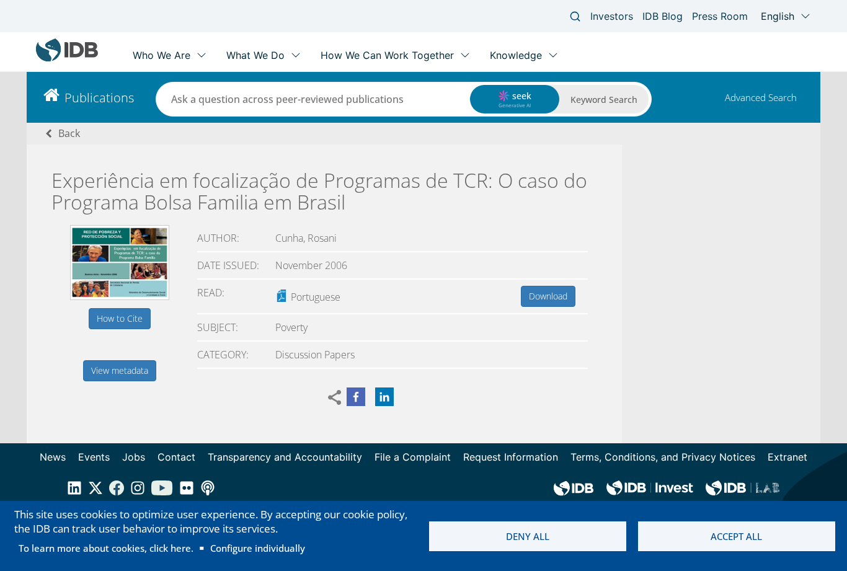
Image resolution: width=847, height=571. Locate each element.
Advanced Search (761, 97)
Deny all (527, 536)
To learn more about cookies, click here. (106, 548)
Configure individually (257, 548)
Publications (99, 97)
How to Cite (120, 318)
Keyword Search (603, 99)
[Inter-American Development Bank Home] (67, 58)
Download (548, 296)
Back (69, 133)
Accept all (736, 536)
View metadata (119, 370)
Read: (210, 292)
